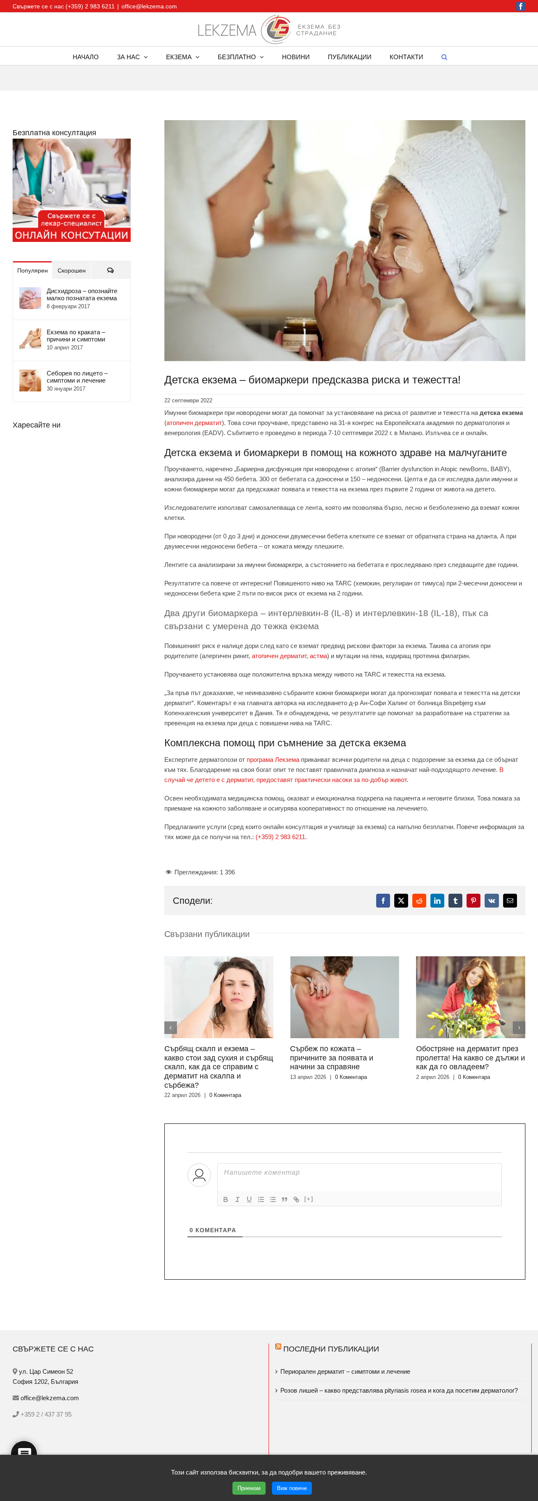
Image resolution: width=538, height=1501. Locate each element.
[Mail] (29, 1429)
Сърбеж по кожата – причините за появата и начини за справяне (223, 1057)
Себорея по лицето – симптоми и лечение (77, 377)
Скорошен (72, 270)
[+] (309, 1183)
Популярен (32, 270)
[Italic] (237, 1184)
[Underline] (249, 1184)
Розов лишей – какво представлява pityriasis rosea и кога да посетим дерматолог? (399, 1374)
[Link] (296, 1184)
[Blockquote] (284, 1184)
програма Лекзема (273, 759)
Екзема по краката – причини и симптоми (76, 335)
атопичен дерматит (194, 422)
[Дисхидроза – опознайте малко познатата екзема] (30, 292)
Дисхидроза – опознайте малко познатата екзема (82, 294)
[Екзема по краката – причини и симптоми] (30, 333)
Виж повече (292, 1488)
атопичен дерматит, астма (289, 655)
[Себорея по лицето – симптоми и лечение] (30, 374)
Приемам (249, 1488)
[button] (444, 56)
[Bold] (226, 1184)
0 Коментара (242, 1077)
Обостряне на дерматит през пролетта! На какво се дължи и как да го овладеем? (362, 1057)
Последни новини (59, 1442)
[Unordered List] (273, 1184)
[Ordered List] (261, 1184)
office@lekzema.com (149, 6)
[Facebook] (16, 1429)
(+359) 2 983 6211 (280, 836)
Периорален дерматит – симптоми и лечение (346, 1355)
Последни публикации (331, 1333)
